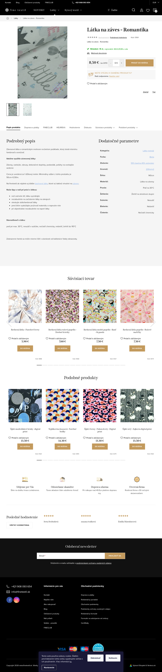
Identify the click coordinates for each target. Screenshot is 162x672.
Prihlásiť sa (115, 556)
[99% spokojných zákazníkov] (98, 648)
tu (71, 661)
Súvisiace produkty (103, 127)
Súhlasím (113, 658)
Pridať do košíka (139, 63)
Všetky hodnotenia (19, 525)
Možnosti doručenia (99, 53)
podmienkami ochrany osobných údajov (94, 563)
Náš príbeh (48, 618)
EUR (154, 2)
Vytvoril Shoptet (139, 665)
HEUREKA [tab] (60, 127)
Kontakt (8, 2)
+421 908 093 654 (21, 586)
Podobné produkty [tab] (127, 127)
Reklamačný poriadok (89, 599)
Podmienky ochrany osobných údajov (95, 609)
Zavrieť (100, 91)
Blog (17, 2)
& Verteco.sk (150, 665)
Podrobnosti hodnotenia (118, 37)
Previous (9, 322)
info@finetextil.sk (20, 592)
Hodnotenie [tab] (74, 127)
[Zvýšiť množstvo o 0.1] (121, 62)
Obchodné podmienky (89, 604)
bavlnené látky (41, 183)
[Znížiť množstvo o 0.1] (111, 62)
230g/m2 (150, 169)
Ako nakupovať (49, 604)
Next (152, 322)
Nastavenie (49, 667)
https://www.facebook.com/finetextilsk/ (9, 600)
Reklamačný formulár (89, 614)
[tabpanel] (25, 325)
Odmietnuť (95, 658)
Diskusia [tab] (87, 127)
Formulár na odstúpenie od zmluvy (94, 618)
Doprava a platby (87, 595)
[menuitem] (39, 10)
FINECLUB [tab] (47, 127)
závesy (76, 183)
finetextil (17, 600)
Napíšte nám (49, 599)
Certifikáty (85, 623)
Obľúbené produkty (32, 2)
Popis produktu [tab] (13, 127)
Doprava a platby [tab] (31, 127)
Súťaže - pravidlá (50, 623)
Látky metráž (148, 150)
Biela (152, 157)
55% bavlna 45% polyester (142, 163)
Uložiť (92, 91)
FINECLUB (49, 2)
